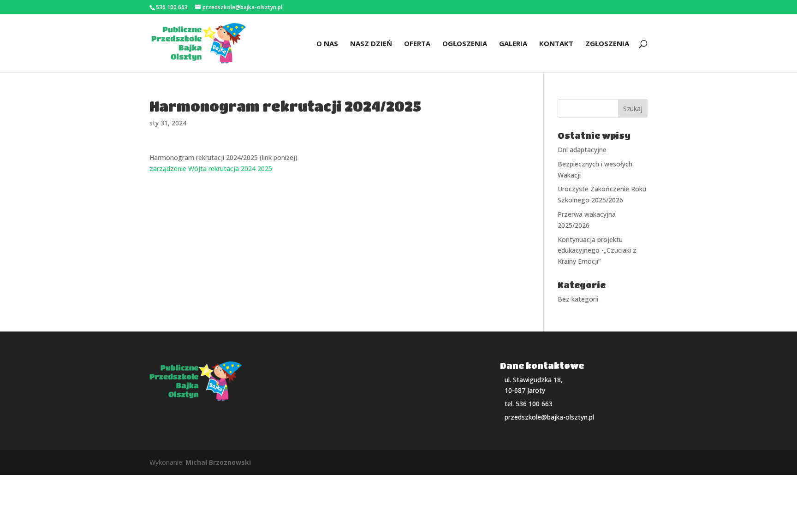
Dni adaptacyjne (582, 149)
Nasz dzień (371, 44)
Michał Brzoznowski (218, 462)
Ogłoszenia (464, 44)
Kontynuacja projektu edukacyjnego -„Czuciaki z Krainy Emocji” (597, 250)
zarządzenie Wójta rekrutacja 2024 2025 (210, 168)
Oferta (417, 44)
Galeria (513, 44)
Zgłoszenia (607, 44)
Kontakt (556, 44)
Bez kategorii (578, 299)
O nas (327, 44)
